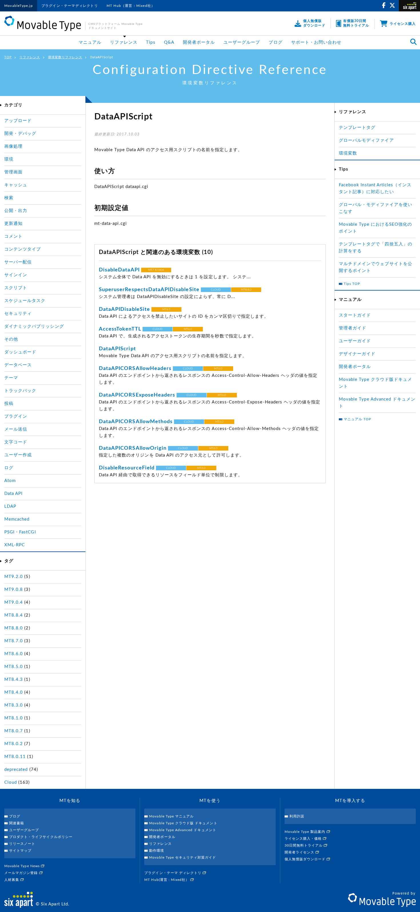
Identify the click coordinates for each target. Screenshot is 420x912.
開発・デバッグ (20, 133)
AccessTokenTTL (120, 329)
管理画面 (13, 172)
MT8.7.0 (13, 641)
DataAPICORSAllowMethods (136, 421)
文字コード (15, 442)
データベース (18, 365)
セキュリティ (18, 313)
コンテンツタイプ (22, 249)
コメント (13, 236)
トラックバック (20, 391)
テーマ (11, 378)
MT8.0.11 (15, 757)
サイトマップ (20, 850)
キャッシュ (15, 185)
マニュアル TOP (357, 419)
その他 (11, 339)
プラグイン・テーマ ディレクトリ (173, 873)
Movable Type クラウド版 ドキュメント (183, 823)
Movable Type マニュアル (171, 816)
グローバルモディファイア (366, 140)
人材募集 (12, 879)
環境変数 (348, 153)
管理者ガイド (352, 328)
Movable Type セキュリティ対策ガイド (182, 857)
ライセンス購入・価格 (304, 838)
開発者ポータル (199, 42)
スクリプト (15, 288)
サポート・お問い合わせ (316, 42)
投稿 (8, 403)
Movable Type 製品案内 (306, 831)
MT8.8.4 (13, 615)
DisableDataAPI (119, 270)
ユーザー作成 (18, 455)
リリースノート (22, 843)
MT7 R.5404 (156, 270)
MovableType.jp (18, 5)
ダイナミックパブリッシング (34, 326)
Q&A (169, 42)
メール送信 (15, 429)
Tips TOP (352, 283)
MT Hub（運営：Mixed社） (131, 5)
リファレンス (123, 42)
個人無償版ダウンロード (306, 859)
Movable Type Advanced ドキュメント (182, 830)
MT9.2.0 (13, 577)
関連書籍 (16, 823)
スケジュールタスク (24, 301)
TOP (8, 57)
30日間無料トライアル (304, 845)
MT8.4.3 (13, 679)
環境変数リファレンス (65, 57)
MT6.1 (166, 309)
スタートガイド (355, 315)
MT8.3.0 (13, 705)
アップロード (18, 121)
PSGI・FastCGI (20, 532)
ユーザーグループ (241, 42)
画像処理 (13, 146)
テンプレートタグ (357, 127)
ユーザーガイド (355, 341)
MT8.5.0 (13, 667)
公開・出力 (15, 211)
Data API (13, 493)
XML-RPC (14, 545)
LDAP (10, 506)
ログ (8, 468)
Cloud (10, 782)
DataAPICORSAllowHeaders (135, 368)
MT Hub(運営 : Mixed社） (167, 879)
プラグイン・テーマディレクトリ (69, 5)
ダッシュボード (20, 352)
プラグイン (15, 416)
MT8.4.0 (246, 289)
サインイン (15, 275)
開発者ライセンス (300, 852)
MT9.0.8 (13, 589)
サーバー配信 (18, 262)
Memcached (16, 519)
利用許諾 (296, 816)
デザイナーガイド (357, 354)
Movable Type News (22, 866)
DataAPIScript (117, 348)
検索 (8, 198)
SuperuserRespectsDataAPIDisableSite (149, 289)
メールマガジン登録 (21, 873)
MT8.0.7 (13, 731)
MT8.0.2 (13, 744)
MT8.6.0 (13, 654)
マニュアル (90, 42)
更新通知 (13, 223)
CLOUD (216, 289)
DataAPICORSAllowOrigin (133, 448)
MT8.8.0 (13, 628)
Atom (10, 481)
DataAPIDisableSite (124, 309)
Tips (150, 42)
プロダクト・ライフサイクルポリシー (41, 837)
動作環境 (156, 850)
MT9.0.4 (13, 602)
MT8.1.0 (13, 718)
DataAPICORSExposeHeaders (137, 395)
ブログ (275, 42)
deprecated (16, 769)
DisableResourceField (127, 468)
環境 (8, 159)
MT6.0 (188, 329)
